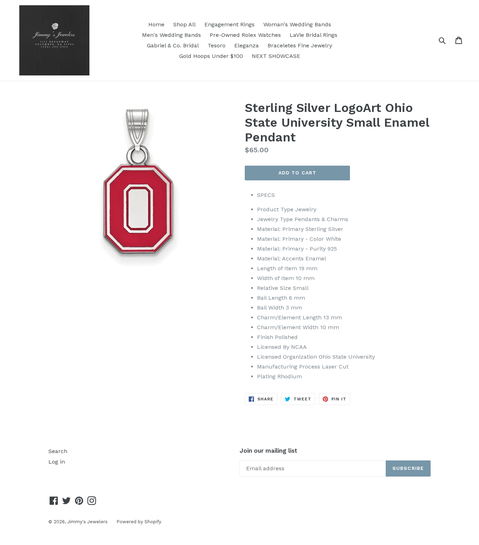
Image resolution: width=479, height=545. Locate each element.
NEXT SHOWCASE (276, 56)
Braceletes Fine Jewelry (300, 45)
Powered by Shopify (138, 521)
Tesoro (216, 45)
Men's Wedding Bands (171, 35)
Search (57, 451)
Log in (56, 461)
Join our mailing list (268, 450)
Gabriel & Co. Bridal (173, 45)
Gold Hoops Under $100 (211, 56)
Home (156, 24)
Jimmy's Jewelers (87, 521)
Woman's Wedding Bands (297, 24)
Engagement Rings (229, 24)
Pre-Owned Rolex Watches (245, 35)
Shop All (184, 24)
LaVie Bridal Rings (313, 35)
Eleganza (246, 45)
